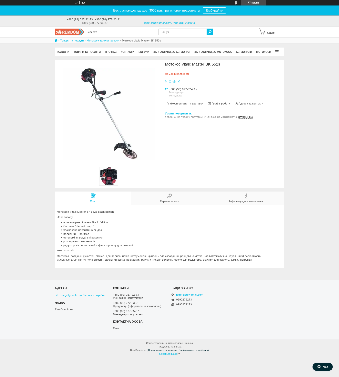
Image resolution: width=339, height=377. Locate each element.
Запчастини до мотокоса (213, 51)
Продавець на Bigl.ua (169, 346)
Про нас (111, 51)
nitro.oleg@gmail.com (189, 294)
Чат (325, 366)
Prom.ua (188, 343)
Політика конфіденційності (194, 350)
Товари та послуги (72, 40)
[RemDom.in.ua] (69, 31)
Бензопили (244, 51)
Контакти (127, 51)
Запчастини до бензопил (171, 51)
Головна (63, 51)
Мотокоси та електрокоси (103, 40)
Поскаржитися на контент (162, 350)
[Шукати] (210, 32)
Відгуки (144, 51)
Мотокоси (263, 51)
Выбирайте (214, 10)
